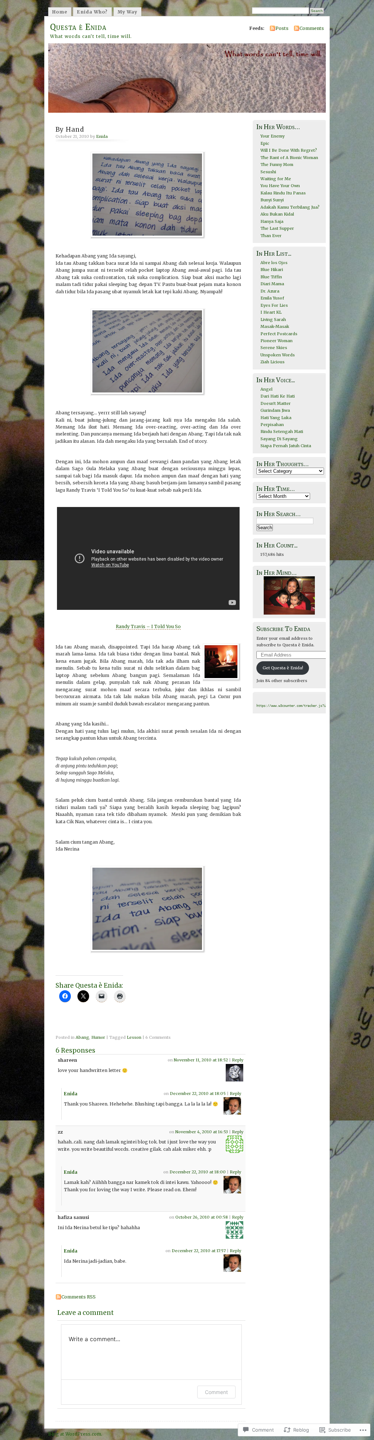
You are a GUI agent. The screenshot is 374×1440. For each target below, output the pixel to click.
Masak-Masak (274, 326)
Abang (82, 1037)
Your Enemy (272, 136)
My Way (127, 12)
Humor (98, 1037)
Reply (237, 1059)
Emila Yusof (272, 298)
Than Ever (271, 235)
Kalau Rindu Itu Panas (283, 193)
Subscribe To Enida (283, 629)
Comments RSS (78, 1297)
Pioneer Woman (276, 340)
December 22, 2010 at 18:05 (198, 1093)
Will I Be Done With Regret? (288, 150)
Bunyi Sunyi (272, 199)
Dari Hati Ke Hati (277, 396)
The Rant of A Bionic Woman (289, 157)
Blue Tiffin (271, 276)
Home (59, 12)
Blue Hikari (271, 269)
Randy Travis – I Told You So (148, 626)
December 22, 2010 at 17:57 (199, 1250)
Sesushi (268, 171)
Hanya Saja (271, 221)
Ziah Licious (272, 361)
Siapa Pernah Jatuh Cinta (285, 445)
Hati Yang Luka (275, 417)
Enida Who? (92, 12)
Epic (264, 143)
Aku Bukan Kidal (277, 214)
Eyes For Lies (274, 305)
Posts (282, 28)
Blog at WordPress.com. (75, 1434)
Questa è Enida (78, 27)
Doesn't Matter (275, 403)
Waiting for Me (275, 178)
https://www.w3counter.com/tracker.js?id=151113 (298, 706)
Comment (216, 1392)
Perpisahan (272, 424)
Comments (311, 28)
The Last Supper (277, 228)
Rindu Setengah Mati (281, 431)
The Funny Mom (276, 164)
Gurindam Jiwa (275, 410)
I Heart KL (271, 312)
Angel (266, 389)
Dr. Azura (269, 291)
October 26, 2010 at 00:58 (201, 1217)
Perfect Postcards (278, 333)
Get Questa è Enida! (283, 667)
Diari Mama (272, 283)
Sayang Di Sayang (279, 438)
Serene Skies (273, 347)
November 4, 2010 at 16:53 (201, 1131)
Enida (102, 136)
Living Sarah (273, 319)
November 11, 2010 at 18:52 (201, 1059)
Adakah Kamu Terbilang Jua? (290, 207)
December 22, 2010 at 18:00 (197, 1171)
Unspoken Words (277, 354)
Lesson (134, 1037)
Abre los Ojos (273, 262)
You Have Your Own (280, 185)
